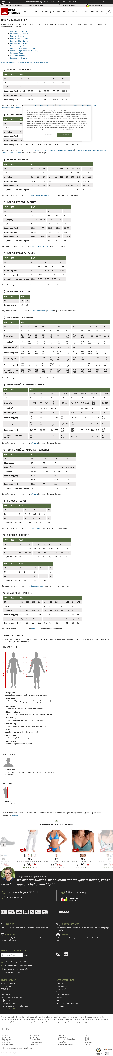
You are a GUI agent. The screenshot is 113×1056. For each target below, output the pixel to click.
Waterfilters (6, 1041)
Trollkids (87, 1044)
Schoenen (35, 11)
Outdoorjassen (92, 105)
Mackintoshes (34, 1037)
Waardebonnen (62, 992)
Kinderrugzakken (63, 1041)
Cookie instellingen (8, 1003)
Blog (8, 2)
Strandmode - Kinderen (18, 58)
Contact (4, 992)
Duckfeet (88, 1037)
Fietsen (66, 11)
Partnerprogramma (63, 995)
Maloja (87, 1039)
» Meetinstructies (41, 63)
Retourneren (5, 995)
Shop (3, 2)
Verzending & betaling (9, 983)
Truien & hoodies (21, 108)
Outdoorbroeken (37, 195)
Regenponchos (35, 1039)
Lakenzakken (62, 1035)
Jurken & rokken (79, 105)
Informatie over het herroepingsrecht (14, 1006)
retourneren (16, 815)
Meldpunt (60, 1000)
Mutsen (50, 311)
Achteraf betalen (38, 5)
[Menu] (111, 1048)
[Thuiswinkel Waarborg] (70, 898)
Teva (86, 1035)
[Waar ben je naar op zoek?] (109, 11)
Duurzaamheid (61, 1006)
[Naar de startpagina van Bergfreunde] (11, 11)
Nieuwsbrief (60, 989)
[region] (57, 123)
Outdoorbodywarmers (64, 105)
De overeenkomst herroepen (11, 1009)
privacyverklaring (68, 129)
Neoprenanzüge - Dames (19, 46)
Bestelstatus (6, 986)
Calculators (5, 1035)
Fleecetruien (34, 1044)
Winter (74, 11)
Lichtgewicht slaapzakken (66, 1039)
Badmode (34, 629)
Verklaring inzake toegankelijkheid (69, 1003)
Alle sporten (84, 11)
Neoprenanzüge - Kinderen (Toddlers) (24, 51)
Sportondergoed (8, 108)
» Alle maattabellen (25, 63)
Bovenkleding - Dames (18, 31)
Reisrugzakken (62, 1037)
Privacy (7, 1000)
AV (2, 1000)
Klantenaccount (62, 986)
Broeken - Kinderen (17, 36)
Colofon (59, 998)
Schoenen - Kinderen (18, 55)
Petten (32, 311)
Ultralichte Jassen (36, 1043)
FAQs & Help (5, 989)
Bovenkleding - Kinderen (19, 34)
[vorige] (3, 845)
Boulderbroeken (7, 1044)
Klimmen (56, 11)
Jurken (45, 285)
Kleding (26, 11)
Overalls (19, 153)
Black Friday (6, 1037)
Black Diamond (90, 1041)
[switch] (107, 1053)
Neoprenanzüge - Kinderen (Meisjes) (24, 48)
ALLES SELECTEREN (65, 135)
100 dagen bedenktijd (68, 5)
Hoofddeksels (41, 311)
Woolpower (88, 1043)
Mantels (32, 1041)
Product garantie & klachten (11, 998)
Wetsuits (33, 378)
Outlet (102, 11)
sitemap (7, 1048)
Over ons (59, 983)
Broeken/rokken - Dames (19, 41)
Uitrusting (46, 11)
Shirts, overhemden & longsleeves (42, 105)
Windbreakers (6, 1043)
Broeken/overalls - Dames (19, 38)
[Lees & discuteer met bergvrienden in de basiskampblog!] (67, 954)
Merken (94, 11)
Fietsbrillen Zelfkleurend (65, 1044)
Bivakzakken (62, 1043)
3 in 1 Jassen (34, 1035)
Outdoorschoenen (36, 528)
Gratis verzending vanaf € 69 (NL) (23, 892)
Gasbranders (6, 1039)
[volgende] (109, 845)
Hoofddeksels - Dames (18, 43)
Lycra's (101, 105)
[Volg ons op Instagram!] (60, 954)
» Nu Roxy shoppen (8, 63)
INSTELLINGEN (48, 135)
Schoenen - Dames (17, 53)
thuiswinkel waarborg (96, 5)
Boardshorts (49, 195)
